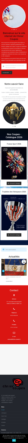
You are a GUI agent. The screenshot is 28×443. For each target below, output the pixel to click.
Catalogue (3, 419)
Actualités (3, 422)
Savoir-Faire (4, 416)
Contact (3, 425)
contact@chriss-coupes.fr (14, 339)
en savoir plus (6, 72)
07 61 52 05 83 (9, 400)
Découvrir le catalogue (15, 183)
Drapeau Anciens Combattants (11, 272)
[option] (14, 16)
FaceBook (13, 249)
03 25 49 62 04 (10, 399)
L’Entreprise (3, 413)
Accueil (2, 409)
